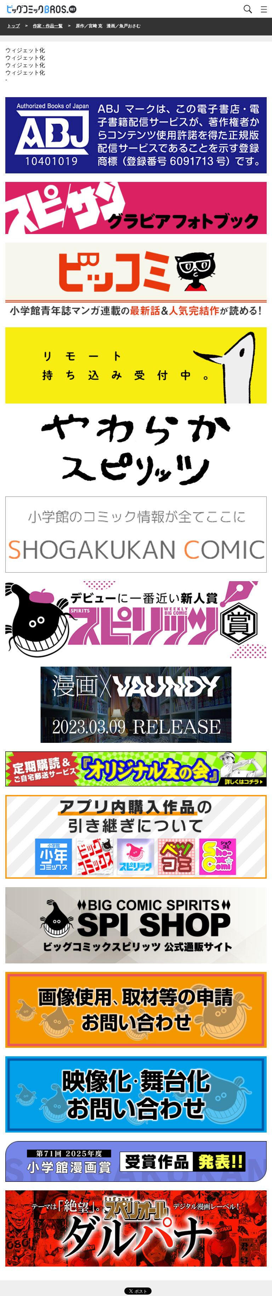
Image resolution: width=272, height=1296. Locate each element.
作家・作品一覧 (48, 25)
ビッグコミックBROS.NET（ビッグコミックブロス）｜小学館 (42, 9)
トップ (13, 25)
